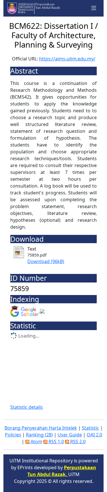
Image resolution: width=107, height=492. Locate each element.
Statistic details (26, 407)
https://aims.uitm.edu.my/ (67, 59)
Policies (13, 435)
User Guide (70, 435)
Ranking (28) (39, 435)
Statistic (90, 428)
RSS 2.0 (77, 441)
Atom (35, 441)
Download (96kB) (45, 261)
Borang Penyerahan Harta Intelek (41, 428)
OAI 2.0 (94, 435)
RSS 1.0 (55, 441)
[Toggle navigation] (94, 8)
